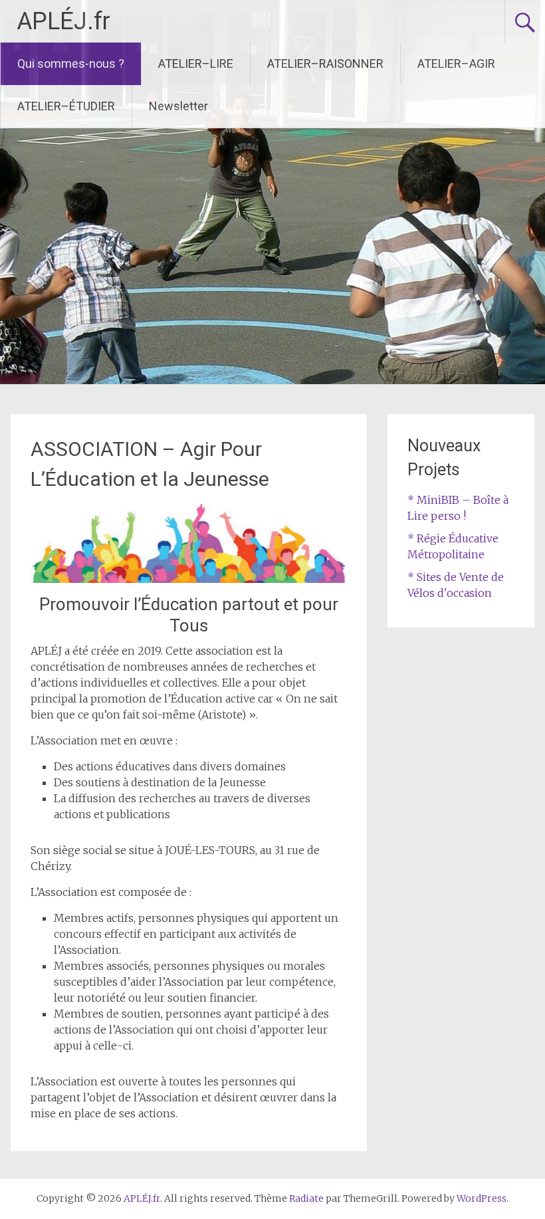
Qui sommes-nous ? (70, 63)
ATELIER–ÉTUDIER (66, 106)
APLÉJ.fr (63, 21)
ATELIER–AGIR (456, 63)
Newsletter (178, 106)
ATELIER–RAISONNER (325, 63)
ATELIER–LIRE (195, 63)
